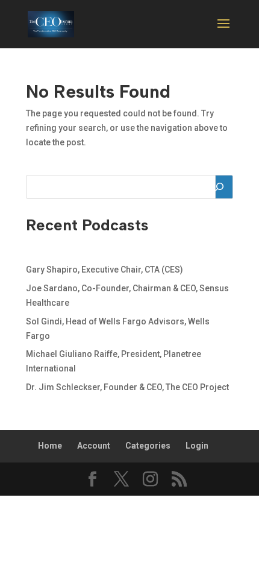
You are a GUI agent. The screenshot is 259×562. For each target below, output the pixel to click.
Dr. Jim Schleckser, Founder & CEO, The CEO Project (127, 387)
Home (50, 445)
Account (93, 445)
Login (197, 445)
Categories (147, 445)
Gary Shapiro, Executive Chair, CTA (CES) (104, 269)
